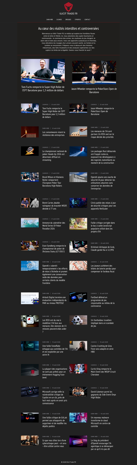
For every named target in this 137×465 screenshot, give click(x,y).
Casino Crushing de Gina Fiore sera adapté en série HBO (102, 348)
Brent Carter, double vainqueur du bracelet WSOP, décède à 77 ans (54, 205)
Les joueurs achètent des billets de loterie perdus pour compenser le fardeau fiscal (103, 268)
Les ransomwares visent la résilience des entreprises (53, 134)
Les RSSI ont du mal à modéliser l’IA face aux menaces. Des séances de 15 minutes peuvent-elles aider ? (54, 326)
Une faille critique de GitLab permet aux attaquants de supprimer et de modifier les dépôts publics (54, 422)
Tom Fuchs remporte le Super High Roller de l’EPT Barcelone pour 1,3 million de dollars (42, 88)
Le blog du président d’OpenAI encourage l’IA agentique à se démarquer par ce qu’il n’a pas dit (102, 445)
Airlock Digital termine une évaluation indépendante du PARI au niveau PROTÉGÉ (54, 300)
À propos (78, 19)
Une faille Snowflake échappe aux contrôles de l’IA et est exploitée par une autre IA (54, 350)
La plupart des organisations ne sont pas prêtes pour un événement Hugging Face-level (54, 373)
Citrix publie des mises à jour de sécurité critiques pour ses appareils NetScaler (103, 205)
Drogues (68, 19)
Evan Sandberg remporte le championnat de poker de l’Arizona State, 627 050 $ (54, 248)
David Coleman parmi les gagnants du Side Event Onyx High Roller (103, 394)
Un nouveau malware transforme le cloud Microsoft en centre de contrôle (100, 422)
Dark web (50, 19)
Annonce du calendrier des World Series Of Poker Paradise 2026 (53, 225)
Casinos (59, 19)
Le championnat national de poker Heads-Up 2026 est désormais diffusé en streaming (54, 155)
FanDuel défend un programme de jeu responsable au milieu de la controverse (103, 301)
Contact (87, 19)
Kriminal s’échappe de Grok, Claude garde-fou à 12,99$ (103, 248)
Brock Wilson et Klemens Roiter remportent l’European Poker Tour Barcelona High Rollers (53, 181)
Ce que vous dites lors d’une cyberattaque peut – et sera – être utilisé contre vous (54, 443)
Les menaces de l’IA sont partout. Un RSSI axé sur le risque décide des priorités (102, 134)
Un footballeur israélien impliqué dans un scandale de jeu (102, 323)
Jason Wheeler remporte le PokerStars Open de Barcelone (94, 90)
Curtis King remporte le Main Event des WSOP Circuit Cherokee (103, 371)
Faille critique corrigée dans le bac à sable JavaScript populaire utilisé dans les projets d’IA (103, 227)
